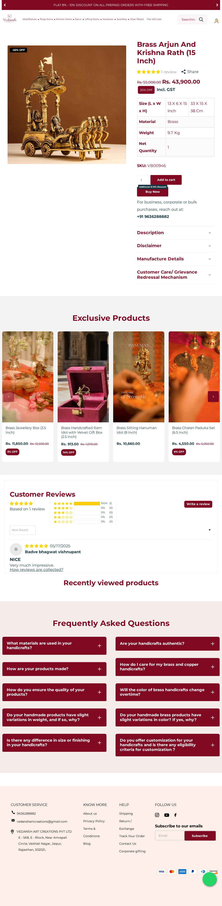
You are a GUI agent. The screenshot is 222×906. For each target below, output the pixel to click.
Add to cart (166, 180)
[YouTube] (166, 815)
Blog (87, 844)
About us (90, 813)
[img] (37, 546)
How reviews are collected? (36, 569)
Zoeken (201, 19)
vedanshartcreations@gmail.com (42, 821)
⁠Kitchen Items (64, 19)
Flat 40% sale (154, 19)
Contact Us (127, 844)
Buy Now (152, 190)
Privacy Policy (94, 821)
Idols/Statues (30, 19)
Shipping (126, 813)
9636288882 (26, 813)
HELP (124, 805)
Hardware (108, 19)
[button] (5, 5)
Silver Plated (137, 19)
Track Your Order (132, 836)
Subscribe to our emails (179, 826)
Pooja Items (46, 19)
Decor (78, 19)
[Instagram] (157, 815)
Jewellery (122, 19)
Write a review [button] (198, 504)
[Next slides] (213, 396)
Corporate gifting (132, 851)
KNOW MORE (95, 805)
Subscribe (200, 836)
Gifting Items (92, 19)
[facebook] (175, 815)
